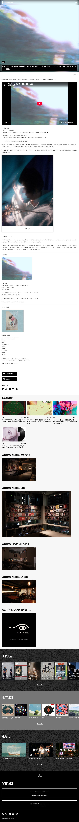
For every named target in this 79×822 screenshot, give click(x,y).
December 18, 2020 (23, 141)
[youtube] (13, 389)
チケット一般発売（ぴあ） (8, 298)
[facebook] (9, 389)
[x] (6, 389)
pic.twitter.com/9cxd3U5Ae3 (39, 137)
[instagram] (17, 389)
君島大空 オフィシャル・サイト (10, 363)
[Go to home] (7, 2)
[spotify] (2, 389)
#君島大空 (45, 132)
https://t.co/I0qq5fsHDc (27, 137)
